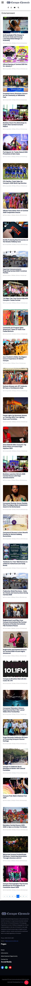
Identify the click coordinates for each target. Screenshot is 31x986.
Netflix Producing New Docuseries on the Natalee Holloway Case (15, 241)
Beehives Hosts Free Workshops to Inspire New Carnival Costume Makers (14, 124)
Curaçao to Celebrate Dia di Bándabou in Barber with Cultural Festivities (14, 768)
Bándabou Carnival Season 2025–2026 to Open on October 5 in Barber (15, 826)
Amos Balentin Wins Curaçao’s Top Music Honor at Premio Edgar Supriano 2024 (14, 446)
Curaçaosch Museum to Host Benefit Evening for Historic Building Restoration (15, 534)
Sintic (22, 982)
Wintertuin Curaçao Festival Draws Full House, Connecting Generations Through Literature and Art (15, 856)
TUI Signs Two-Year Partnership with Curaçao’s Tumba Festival (15, 299)
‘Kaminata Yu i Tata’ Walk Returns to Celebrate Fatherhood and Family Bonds (15, 563)
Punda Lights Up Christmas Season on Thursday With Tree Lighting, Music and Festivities (15, 417)
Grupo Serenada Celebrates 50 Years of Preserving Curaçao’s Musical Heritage (15, 739)
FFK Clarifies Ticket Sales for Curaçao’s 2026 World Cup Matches (15, 182)
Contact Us (4, 959)
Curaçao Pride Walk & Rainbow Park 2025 (15, 797)
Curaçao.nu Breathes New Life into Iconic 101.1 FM (14, 680)
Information (4, 953)
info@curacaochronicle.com (11, 941)
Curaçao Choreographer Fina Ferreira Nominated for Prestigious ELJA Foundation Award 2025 (15, 885)
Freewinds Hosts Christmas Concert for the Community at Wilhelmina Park (15, 95)
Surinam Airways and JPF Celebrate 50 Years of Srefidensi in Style (15, 387)
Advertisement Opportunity (9, 956)
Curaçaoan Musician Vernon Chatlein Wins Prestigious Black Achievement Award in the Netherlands (15, 505)
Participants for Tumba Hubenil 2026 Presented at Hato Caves (15, 153)
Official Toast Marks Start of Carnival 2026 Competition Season (15, 211)
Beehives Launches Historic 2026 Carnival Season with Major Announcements (14, 475)
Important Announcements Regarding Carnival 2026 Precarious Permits (15, 271)
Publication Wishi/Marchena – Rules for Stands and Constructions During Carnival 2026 (15, 592)
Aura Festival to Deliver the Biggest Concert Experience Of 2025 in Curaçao (15, 358)
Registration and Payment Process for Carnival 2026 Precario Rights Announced (15, 651)
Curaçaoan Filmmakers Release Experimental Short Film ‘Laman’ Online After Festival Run (14, 709)
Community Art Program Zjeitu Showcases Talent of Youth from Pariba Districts (14, 329)
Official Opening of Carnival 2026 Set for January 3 (15, 65)
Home (2, 950)
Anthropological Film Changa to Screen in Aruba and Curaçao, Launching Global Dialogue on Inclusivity (13, 37)
